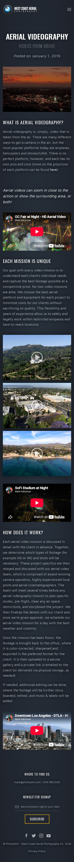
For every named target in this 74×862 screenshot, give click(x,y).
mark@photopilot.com (27, 782)
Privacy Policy (37, 851)
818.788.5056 (51, 782)
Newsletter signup (37, 797)
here (53, 170)
